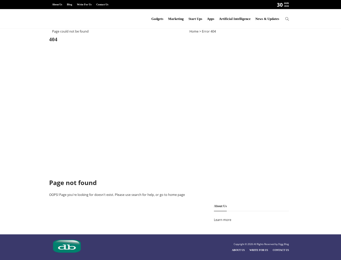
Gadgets (157, 19)
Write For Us (84, 4)
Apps (210, 19)
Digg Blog (283, 244)
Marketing (176, 19)
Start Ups (195, 19)
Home (194, 31)
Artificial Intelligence (235, 19)
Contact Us (102, 4)
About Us (57, 4)
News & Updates (267, 19)
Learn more (222, 220)
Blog (69, 4)
